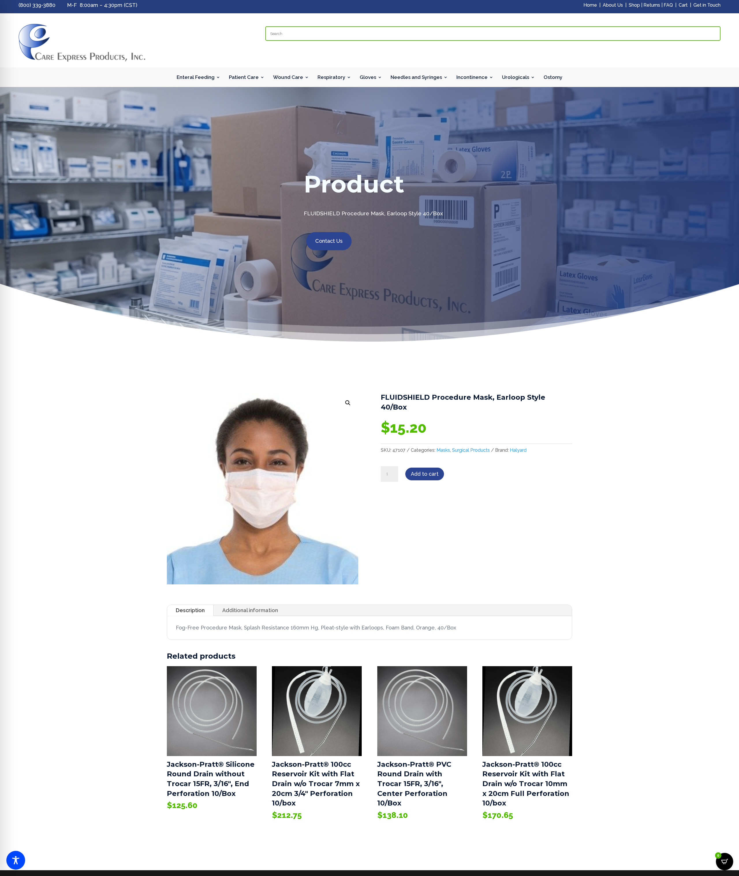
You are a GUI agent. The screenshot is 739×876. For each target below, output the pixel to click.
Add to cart (424, 474)
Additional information (250, 610)
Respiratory (331, 77)
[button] (348, 403)
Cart (683, 5)
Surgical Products (471, 450)
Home (590, 5)
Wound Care (288, 77)
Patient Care (244, 77)
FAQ (668, 5)
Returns (651, 5)
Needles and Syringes (416, 77)
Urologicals (515, 77)
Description (190, 610)
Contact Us (329, 241)
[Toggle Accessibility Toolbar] (16, 860)
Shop (634, 5)
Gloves (368, 77)
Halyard (518, 450)
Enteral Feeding (195, 77)
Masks (443, 450)
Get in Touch (707, 5)
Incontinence (472, 77)
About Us (613, 5)
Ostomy (553, 77)
